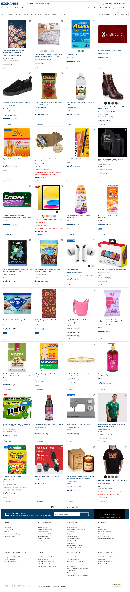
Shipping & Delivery (73, 541)
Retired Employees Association (47, 564)
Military (24, 8)
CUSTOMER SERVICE (73, 523)
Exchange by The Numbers (75, 561)
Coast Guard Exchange (105, 561)
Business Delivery (43, 531)
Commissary (102, 559)
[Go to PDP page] (17, 34)
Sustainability (71, 570)
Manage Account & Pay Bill (12, 557)
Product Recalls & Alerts (74, 547)
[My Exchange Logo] (13, 3)
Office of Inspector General (106, 557)
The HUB (101, 534)
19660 (73, 507)
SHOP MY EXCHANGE (45, 523)
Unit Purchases (93, 8)
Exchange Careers (43, 559)
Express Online (42, 527)
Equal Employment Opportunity (47, 566)
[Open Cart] (127, 4)
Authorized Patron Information (76, 529)
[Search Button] (97, 4)
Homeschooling (103, 529)
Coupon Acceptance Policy (12, 534)
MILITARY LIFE (102, 523)
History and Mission (73, 557)
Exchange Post (71, 566)
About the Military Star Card (12, 561)
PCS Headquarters (103, 536)
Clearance (10, 8)
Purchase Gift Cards (44, 538)
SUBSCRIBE (84, 514)
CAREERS (40, 552)
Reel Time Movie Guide (44, 534)
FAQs (68, 534)
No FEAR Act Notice (104, 564)
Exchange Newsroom (73, 564)
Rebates (6, 531)
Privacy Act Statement (59, 586)
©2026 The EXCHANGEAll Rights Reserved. (19, 586)
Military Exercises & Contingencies (77, 568)
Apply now (7, 564)
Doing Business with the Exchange (77, 575)
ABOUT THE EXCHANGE (75, 552)
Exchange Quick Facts (73, 559)
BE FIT (100, 527)
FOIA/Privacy (71, 573)
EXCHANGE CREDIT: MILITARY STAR (15, 552)
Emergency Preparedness (106, 538)
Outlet (17, 8)
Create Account (72, 527)
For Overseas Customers (74, 545)
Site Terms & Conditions (43, 586)
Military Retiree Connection (46, 561)
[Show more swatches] (56, 51)
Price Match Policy (9, 536)
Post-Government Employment (47, 557)
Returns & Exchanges (73, 538)
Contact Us (70, 531)
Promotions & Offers (10, 559)
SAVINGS (7, 523)
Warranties (70, 543)
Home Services (42, 541)
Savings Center (8, 529)
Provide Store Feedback (45, 529)
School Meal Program (104, 531)
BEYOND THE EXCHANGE (106, 552)
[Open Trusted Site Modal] (116, 585)
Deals (3, 8)
